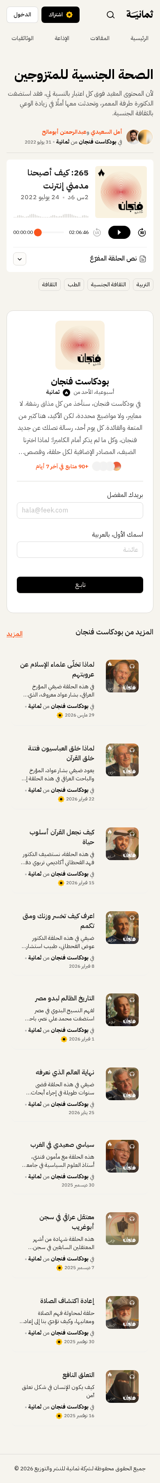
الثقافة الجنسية (108, 284)
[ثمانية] (139, 15)
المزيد (15, 634)
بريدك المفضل (125, 495)
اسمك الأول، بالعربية (117, 534)
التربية (143, 284)
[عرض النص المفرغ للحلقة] (19, 258)
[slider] (38, 232)
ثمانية (62, 141)
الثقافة (49, 284)
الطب (74, 284)
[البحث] (111, 14)
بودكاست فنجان (98, 141)
